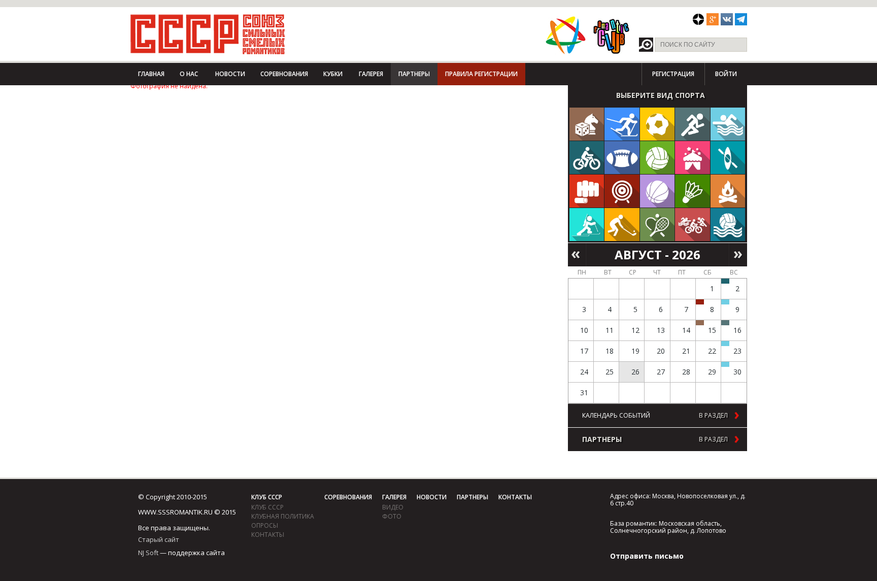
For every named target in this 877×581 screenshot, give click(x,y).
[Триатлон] (692, 224)
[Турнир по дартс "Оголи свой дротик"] (700, 301)
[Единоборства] (586, 191)
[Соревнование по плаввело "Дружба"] (725, 281)
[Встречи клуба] (692, 157)
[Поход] (728, 191)
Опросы (264, 525)
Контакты (267, 534)
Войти (726, 74)
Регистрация (673, 74)
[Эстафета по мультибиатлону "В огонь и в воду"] (725, 343)
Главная (151, 74)
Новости (230, 74)
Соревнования (284, 74)
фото (391, 516)
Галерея (371, 74)
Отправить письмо (647, 556)
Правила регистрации (481, 74)
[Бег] (692, 124)
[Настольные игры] (586, 124)
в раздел (713, 415)
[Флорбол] (621, 224)
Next (738, 254)
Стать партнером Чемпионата (175, 104)
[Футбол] (657, 124)
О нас (189, 74)
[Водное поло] (728, 224)
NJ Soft (148, 552)
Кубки (333, 74)
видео (392, 507)
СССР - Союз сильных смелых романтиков (207, 34)
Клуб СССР (266, 497)
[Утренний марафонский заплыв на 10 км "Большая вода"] (725, 364)
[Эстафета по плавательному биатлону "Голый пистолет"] (725, 301)
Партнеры (414, 74)
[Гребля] (728, 157)
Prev (577, 254)
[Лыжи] (621, 124)
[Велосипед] (586, 157)
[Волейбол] (657, 157)
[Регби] (621, 157)
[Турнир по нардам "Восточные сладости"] (700, 322)
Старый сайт (158, 539)
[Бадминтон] (692, 191)
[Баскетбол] (657, 191)
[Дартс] (621, 191)
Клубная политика (282, 516)
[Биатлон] (586, 224)
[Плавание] (728, 124)
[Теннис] (657, 224)
